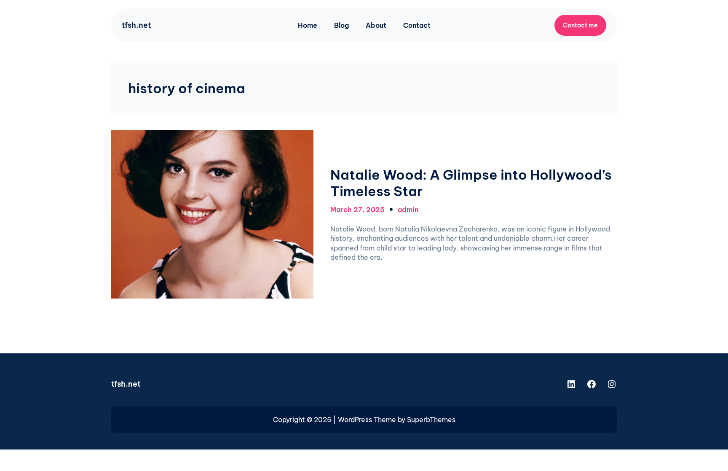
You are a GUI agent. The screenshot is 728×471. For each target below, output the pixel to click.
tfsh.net (136, 25)
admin (408, 209)
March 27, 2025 (357, 209)
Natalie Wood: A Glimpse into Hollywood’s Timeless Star (471, 183)
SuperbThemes (431, 419)
